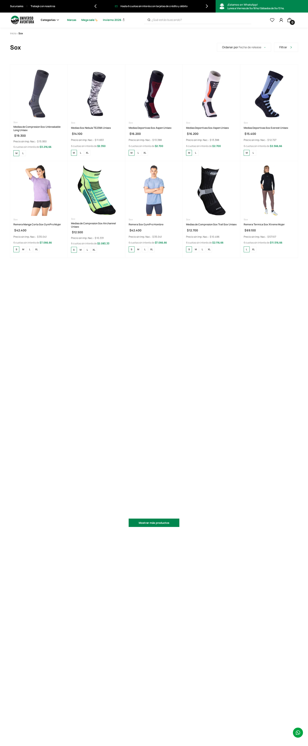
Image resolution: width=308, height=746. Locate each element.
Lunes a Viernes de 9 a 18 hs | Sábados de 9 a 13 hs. (255, 6)
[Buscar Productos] (149, 20)
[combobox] (197, 20)
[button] (16, 153)
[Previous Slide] (95, 6)
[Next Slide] (207, 6)
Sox (20, 33)
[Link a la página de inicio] (13, 33)
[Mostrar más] (154, 523)
